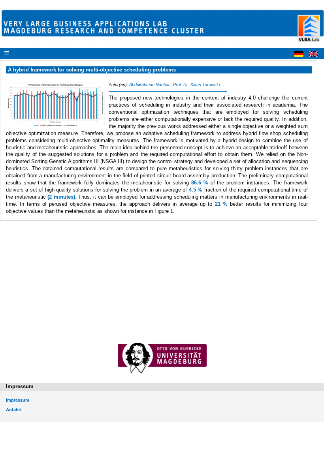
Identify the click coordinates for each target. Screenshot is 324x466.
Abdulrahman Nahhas (150, 84)
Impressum (17, 400)
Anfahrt (14, 409)
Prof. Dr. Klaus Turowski (196, 84)
